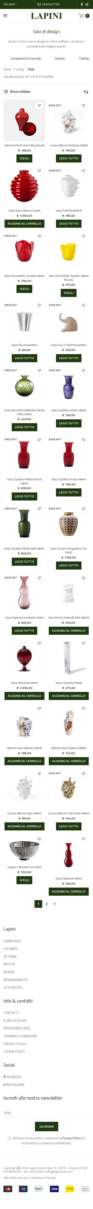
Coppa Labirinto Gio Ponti (24, 867)
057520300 (36, 1171)
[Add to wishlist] (39, 106)
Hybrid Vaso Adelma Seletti (68, 748)
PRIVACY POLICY (15, 1044)
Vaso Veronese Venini (24, 683)
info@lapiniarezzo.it (59, 1171)
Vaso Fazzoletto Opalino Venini (24, 275)
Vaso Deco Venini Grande (24, 210)
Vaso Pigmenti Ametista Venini (24, 617)
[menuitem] (10, 4)
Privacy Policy (71, 1138)
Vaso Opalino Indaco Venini (68, 410)
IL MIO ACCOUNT (15, 1021)
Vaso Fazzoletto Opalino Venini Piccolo (69, 278)
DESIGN (8, 972)
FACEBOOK (13, 1077)
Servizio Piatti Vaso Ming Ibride (24, 145)
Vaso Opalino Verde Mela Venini (24, 548)
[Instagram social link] (87, 4)
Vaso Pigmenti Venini (69, 878)
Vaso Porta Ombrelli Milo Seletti (68, 617)
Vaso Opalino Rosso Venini (68, 479)
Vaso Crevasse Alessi (69, 683)
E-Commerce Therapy (41, 1177)
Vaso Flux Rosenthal (24, 345)
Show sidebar (20, 91)
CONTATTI (11, 1013)
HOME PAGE (12, 941)
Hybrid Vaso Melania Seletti (24, 748)
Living (20, 69)
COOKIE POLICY (14, 1051)
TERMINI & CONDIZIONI (20, 1036)
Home (7, 69)
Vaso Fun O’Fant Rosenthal (68, 345)
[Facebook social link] (81, 4)
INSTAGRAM (15, 1085)
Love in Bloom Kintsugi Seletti (69, 145)
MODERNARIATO (15, 980)
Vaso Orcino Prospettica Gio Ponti (68, 550)
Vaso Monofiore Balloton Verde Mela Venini (24, 412)
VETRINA (9, 956)
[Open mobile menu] (5, 15)
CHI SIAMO (10, 949)
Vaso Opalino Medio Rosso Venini (24, 481)
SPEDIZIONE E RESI (16, 1028)
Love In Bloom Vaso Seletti (24, 813)
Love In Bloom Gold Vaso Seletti (68, 813)
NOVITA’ (9, 964)
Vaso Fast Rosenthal (69, 210)
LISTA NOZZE (12, 987)
